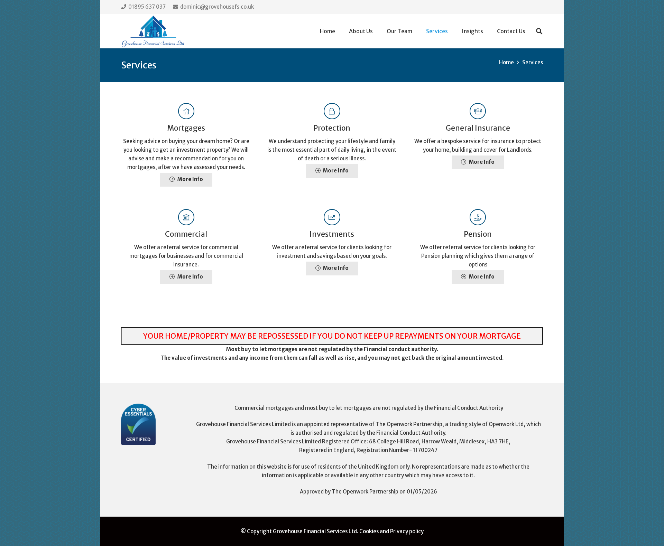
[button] (453, 31)
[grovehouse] (153, 31)
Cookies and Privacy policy (391, 531)
